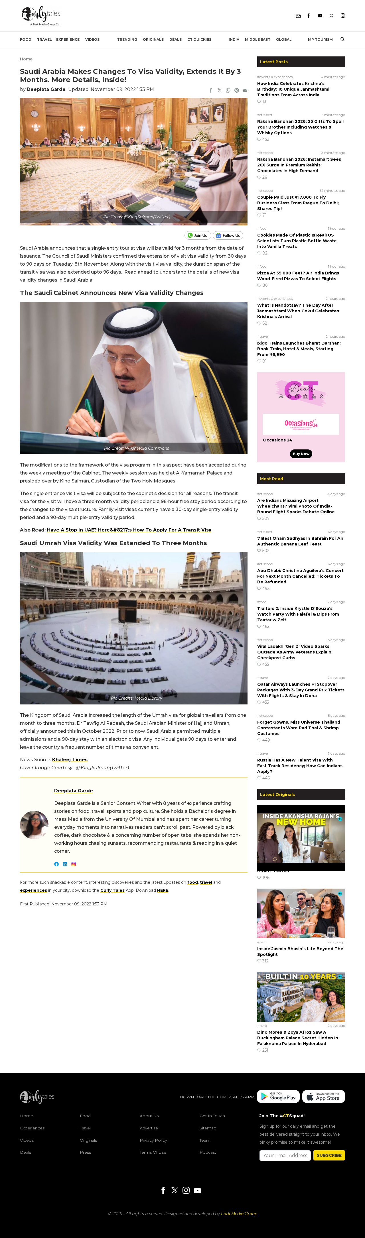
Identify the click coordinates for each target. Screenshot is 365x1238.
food (192, 882)
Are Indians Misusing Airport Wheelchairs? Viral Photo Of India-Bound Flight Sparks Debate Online (296, 506)
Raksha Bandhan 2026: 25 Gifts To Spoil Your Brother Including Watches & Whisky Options (300, 127)
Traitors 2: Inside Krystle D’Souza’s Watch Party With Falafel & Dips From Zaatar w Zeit (298, 614)
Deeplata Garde (46, 89)
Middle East (257, 39)
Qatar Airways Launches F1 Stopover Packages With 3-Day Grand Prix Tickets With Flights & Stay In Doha (300, 690)
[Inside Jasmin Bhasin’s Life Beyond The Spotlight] (301, 913)
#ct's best (265, 115)
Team (205, 1140)
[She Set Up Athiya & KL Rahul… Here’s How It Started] (301, 829)
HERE (162, 890)
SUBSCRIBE (329, 1155)
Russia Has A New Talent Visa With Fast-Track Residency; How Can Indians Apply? (299, 766)
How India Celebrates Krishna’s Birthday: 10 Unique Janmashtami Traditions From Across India (293, 89)
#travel (263, 336)
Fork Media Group (239, 1213)
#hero (262, 858)
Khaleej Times (70, 759)
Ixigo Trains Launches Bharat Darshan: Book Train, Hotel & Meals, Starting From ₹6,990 (299, 349)
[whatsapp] (228, 91)
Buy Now (301, 454)
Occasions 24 (278, 440)
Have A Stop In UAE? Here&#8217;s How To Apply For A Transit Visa (129, 530)
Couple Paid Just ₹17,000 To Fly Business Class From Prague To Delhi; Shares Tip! (298, 203)
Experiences (32, 1128)
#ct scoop (265, 152)
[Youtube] (320, 15)
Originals (153, 39)
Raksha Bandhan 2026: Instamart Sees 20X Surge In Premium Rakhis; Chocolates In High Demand (299, 165)
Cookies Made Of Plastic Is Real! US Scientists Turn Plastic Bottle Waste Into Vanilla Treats (297, 241)
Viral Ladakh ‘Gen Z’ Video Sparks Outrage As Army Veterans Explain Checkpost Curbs (294, 652)
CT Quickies (199, 39)
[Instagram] (343, 15)
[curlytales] (37, 1102)
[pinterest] (236, 91)
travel (206, 882)
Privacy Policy (153, 1140)
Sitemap (208, 1128)
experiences (33, 890)
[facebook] (211, 91)
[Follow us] (230, 235)
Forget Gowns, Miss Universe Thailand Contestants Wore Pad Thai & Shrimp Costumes (298, 728)
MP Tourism (320, 39)
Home (26, 59)
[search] (340, 39)
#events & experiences (275, 77)
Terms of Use (153, 1152)
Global (284, 39)
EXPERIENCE (68, 39)
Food (25, 39)
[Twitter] (331, 15)
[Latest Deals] (301, 407)
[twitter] (219, 91)
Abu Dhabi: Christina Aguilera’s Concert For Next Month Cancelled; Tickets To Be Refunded (300, 576)
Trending (127, 39)
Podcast (208, 1152)
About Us (149, 1115)
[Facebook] (309, 15)
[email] (245, 91)
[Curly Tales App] (278, 1097)
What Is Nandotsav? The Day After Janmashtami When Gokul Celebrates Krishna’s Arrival (298, 311)
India (234, 39)
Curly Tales (112, 890)
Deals (175, 39)
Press (85, 1152)
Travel (44, 39)
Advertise (149, 1128)
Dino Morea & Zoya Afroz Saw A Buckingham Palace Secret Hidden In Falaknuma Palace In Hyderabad (297, 1038)
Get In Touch (212, 1115)
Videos (92, 39)
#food (262, 228)
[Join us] (198, 235)
